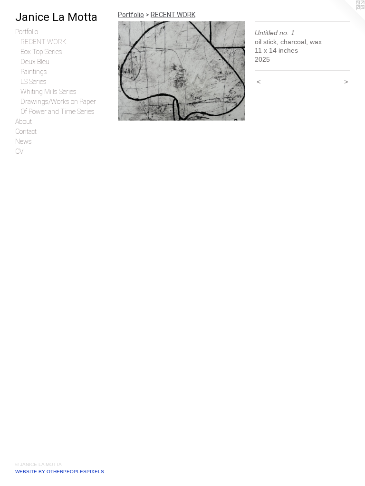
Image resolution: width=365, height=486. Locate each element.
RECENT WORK (43, 42)
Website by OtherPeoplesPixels (59, 471)
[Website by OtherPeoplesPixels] (346, 19)
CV (19, 151)
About (23, 121)
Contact (26, 131)
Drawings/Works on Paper (58, 101)
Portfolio (26, 32)
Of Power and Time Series (57, 111)
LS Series (33, 81)
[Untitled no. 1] (181, 71)
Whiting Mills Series (48, 91)
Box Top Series (41, 52)
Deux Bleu (34, 61)
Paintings (33, 71)
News (23, 141)
